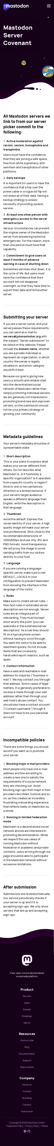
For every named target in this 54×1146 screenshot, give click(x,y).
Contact (27, 1091)
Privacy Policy (32, 1125)
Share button (27, 1067)
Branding (27, 1098)
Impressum (27, 1111)
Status (44, 1125)
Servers (27, 996)
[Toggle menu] (49, 6)
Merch (27, 1022)
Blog (27, 1047)
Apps (27, 1002)
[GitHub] (29, 1131)
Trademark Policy (14, 1125)
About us (27, 1084)
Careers (27, 1104)
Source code (27, 1040)
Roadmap (27, 1016)
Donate (27, 1009)
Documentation (27, 1053)
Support (27, 1060)
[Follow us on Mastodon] (25, 1131)
